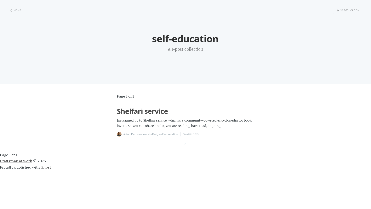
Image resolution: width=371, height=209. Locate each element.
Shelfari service (142, 111)
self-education (349, 10)
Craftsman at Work (16, 161)
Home (17, 10)
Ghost (46, 167)
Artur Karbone (132, 134)
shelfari (152, 134)
